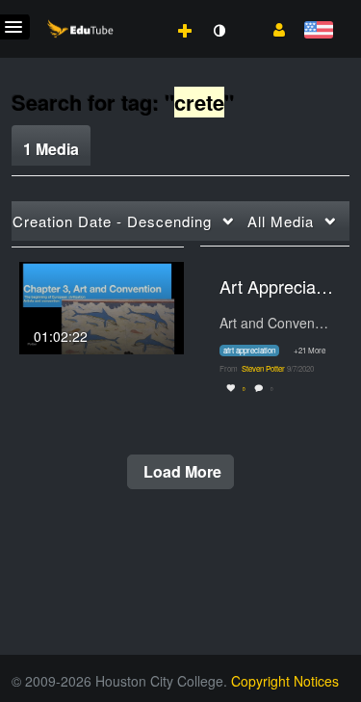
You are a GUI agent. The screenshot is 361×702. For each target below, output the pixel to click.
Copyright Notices (285, 680)
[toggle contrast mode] (218, 30)
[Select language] (318, 31)
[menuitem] (142, 11)
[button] (272, 28)
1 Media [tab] (51, 149)
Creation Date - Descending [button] (112, 221)
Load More (180, 471)
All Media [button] (280, 221)
